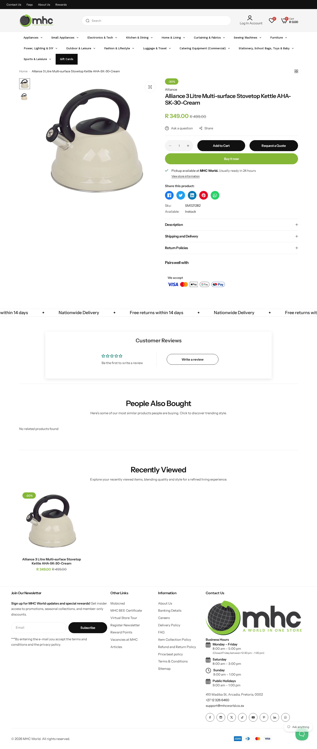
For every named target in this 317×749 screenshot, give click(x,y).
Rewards (61, 4)
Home (23, 71)
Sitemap (164, 669)
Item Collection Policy (174, 639)
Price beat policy (170, 654)
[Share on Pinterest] (203, 195)
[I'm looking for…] (87, 20)
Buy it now (231, 159)
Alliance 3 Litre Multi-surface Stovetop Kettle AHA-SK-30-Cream (51, 561)
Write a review (193, 359)
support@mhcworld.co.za (225, 706)
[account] (251, 17)
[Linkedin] (274, 717)
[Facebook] (210, 717)
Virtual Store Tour (123, 618)
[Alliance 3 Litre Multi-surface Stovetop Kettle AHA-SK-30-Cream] (51, 521)
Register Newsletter (125, 625)
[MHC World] (36, 20)
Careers (164, 618)
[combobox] (156, 20)
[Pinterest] (264, 717)
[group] (95, 141)
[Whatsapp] (285, 717)
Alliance (171, 89)
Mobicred (117, 603)
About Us (44, 4)
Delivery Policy (169, 625)
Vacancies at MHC (124, 639)
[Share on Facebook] (169, 195)
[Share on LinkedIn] (192, 195)
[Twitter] (231, 717)
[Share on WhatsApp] (215, 195)
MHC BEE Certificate (126, 610)
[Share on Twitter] (180, 195)
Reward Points (121, 632)
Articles (116, 647)
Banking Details (169, 610)
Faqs (30, 4)
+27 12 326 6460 (217, 700)
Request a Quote (274, 146)
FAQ (161, 632)
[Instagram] (221, 717)
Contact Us (13, 4)
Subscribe (87, 628)
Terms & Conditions (173, 661)
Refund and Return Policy (177, 647)
